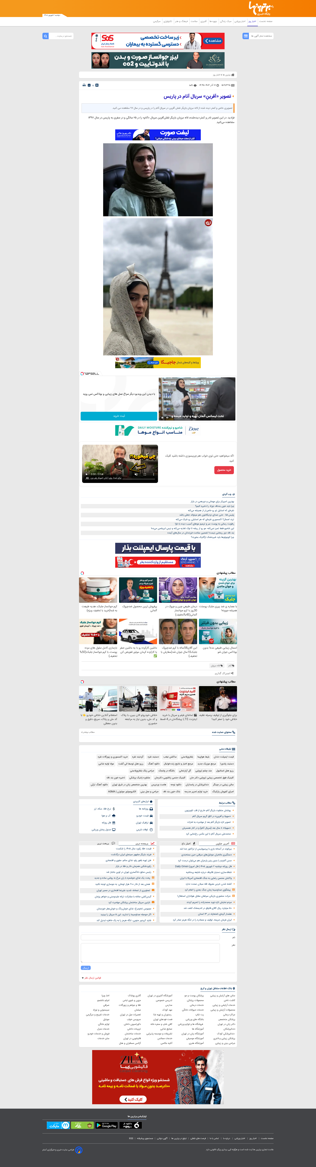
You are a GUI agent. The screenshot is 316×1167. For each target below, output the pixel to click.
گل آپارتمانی (185, 771)
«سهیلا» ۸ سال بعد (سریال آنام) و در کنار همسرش (206, 828)
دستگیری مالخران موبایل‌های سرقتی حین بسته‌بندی (206, 855)
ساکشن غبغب (170, 757)
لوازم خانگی (103, 1024)
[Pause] (162, 417)
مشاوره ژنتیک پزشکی (139, 778)
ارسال (86, 967)
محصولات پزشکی (195, 1000)
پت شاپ (199, 1015)
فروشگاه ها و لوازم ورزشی (191, 1024)
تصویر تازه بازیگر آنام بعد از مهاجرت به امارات (209, 822)
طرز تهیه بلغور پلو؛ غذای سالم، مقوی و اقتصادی (128, 860)
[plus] (96, 85)
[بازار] (82, 1126)
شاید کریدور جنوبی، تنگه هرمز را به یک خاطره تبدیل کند (124, 920)
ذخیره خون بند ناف (115, 778)
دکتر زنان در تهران (226, 1024)
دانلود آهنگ (153, 764)
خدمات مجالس (164, 1039)
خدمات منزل (103, 1029)
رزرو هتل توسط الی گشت (130, 764)
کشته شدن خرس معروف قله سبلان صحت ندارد (209, 884)
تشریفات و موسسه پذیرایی (159, 1034)
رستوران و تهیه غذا (162, 1015)
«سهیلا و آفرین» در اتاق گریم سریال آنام (211, 816)
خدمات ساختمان (133, 1034)
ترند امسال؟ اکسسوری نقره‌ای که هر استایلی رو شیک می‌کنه (205, 519)
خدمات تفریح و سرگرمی (97, 1015)
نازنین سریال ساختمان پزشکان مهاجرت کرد (129, 903)
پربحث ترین (103, 843)
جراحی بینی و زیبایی (225, 1043)
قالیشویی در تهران (132, 1039)
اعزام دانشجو (103, 1000)
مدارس (168, 1005)
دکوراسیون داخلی (132, 1024)
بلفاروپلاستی (187, 757)
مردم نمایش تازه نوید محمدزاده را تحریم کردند (209, 902)
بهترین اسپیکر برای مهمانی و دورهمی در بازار (212, 501)
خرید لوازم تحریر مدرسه (196, 792)
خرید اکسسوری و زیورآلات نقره (113, 757)
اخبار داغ (186, 843)
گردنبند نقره (137, 757)
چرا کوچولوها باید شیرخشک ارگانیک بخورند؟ (212, 537)
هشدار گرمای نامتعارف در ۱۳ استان (215, 914)
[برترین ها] (260, 8)
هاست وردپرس (158, 785)
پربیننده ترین (142, 843)
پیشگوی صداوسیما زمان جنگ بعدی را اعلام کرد (208, 890)
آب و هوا (106, 816)
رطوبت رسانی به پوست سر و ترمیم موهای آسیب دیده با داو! (204, 524)
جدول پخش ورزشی (101, 830)
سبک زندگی (226, 21)
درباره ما (227, 1138)
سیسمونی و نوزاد (101, 1010)
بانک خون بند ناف (171, 792)
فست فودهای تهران (162, 1019)
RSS (131, 1138)
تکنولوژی (168, 21)
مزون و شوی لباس (132, 1000)
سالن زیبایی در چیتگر (223, 785)
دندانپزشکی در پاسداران (197, 785)
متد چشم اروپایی (203, 771)
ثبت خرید (119, 416)
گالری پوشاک (134, 996)
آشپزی (203, 21)
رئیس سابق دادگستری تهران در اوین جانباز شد (128, 872)
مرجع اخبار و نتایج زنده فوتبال (178, 764)
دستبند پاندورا (227, 764)
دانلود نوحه (176, 785)
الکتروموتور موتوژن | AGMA (122, 792)
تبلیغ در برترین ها (179, 1138)
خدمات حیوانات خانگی (193, 1010)
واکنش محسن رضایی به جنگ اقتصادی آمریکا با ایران (206, 878)
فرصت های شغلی (198, 1138)
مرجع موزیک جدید (207, 764)
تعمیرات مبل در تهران (130, 1015)
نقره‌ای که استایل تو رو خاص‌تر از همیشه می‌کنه (211, 510)
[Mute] (167, 417)
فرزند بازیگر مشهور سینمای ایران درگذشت (131, 855)
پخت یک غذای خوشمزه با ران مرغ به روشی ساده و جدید (122, 878)
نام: (233, 938)
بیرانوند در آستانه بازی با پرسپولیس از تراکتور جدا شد (206, 849)
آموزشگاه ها (198, 1029)
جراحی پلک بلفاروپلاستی (142, 771)
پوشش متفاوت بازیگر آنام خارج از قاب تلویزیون (208, 810)
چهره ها (214, 21)
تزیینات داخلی (134, 1029)
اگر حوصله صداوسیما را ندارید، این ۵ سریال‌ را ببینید (126, 915)
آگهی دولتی (162, 1138)
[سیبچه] (130, 1126)
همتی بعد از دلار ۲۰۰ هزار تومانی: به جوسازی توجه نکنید (122, 884)
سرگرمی (157, 21)
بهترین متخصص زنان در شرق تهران (129, 785)
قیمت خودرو (142, 816)
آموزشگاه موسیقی (195, 1039)
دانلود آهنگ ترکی (99, 785)
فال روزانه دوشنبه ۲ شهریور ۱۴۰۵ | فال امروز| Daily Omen (203, 866)
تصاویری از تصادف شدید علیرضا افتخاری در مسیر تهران (123, 890)
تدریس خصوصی (164, 1000)
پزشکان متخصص (226, 1019)
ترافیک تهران (142, 823)
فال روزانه (106, 823)
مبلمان (137, 1010)
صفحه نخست (265, 21)
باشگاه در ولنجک (167, 771)
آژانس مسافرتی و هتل (130, 1043)
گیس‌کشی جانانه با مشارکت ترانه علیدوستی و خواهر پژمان (123, 897)
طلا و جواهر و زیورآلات (130, 1005)
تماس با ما (214, 1138)
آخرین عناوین (222, 843)
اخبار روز (253, 21)
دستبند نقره (153, 757)
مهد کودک (167, 1010)
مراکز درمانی (229, 1015)
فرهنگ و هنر (181, 21)
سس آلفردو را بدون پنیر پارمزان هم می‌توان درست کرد (205, 860)
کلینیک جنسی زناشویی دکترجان (170, 778)
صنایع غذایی (166, 1029)
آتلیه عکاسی (166, 1043)
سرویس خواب (134, 1019)
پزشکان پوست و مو (194, 996)
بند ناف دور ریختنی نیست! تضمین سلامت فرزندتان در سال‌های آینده (201, 533)
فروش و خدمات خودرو (98, 1034)
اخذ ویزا (105, 996)
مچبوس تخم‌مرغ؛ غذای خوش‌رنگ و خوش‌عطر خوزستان (124, 909)
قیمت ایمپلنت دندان (224, 757)
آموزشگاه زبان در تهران (192, 1034)
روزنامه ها (143, 809)
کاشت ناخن (229, 1000)
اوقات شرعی (142, 830)
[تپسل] (82, 374)
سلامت (194, 21)
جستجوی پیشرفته (145, 1138)
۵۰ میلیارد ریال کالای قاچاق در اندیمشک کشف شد (208, 908)
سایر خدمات (103, 1039)
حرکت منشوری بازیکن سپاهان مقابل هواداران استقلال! (204, 896)
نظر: (233, 945)
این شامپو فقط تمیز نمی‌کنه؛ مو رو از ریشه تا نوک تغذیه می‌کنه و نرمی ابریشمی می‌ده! (192, 528)
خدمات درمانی (197, 1005)
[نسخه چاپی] (84, 85)
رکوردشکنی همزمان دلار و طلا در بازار (133, 866)
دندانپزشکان (229, 1029)
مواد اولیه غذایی (106, 764)
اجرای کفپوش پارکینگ (223, 792)
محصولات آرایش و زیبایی (222, 1010)
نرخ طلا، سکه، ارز (102, 809)
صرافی (106, 1005)
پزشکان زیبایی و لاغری (224, 1039)
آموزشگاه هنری (196, 1043)
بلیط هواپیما (203, 757)
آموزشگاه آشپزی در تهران (160, 996)
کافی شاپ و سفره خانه (161, 1024)
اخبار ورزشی (240, 21)
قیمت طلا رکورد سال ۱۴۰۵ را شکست (133, 849)
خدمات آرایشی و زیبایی (223, 1005)
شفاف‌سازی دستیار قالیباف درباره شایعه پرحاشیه (209, 872)
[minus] (89, 85)
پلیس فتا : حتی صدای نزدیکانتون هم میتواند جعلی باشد (206, 515)
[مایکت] (58, 1126)
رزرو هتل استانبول (225, 771)
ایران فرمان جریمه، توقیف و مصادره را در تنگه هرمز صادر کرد (202, 920)
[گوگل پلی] (106, 1126)
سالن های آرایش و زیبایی (222, 996)
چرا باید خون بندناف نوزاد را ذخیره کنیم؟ (214, 506)
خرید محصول (224, 470)
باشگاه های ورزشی (195, 1019)
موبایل (106, 1019)
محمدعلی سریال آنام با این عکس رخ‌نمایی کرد (208, 834)
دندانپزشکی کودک (226, 1034)
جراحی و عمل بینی (149, 792)
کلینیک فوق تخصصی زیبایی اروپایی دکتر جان (212, 778)
